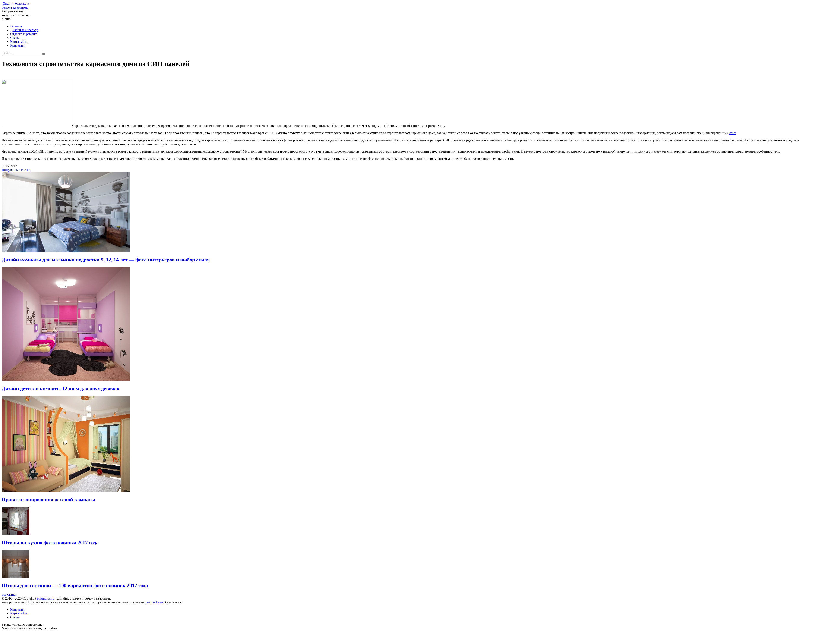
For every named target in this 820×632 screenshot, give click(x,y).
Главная (16, 26)
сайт (732, 133)
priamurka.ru (45, 598)
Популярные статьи (16, 170)
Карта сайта (19, 41)
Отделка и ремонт (23, 34)
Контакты (17, 45)
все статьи (9, 594)
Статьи (15, 38)
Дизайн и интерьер (24, 30)
